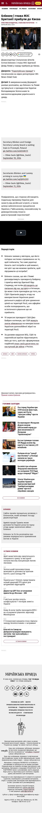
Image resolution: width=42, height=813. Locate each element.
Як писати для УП (15, 713)
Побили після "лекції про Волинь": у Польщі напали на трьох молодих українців (28, 457)
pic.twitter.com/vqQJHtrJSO (15, 179)
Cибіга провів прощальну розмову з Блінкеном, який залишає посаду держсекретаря (20, 515)
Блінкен (5, 354)
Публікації (13, 9)
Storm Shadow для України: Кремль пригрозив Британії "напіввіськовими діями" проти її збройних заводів (26, 485)
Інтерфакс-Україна (32, 752)
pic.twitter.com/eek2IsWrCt (15, 151)
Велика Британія (22, 354)
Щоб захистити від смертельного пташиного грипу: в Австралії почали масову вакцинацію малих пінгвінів (20, 559)
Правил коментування (10, 395)
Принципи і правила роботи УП (21, 710)
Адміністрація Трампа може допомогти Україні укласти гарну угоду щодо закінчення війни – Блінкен (18, 526)
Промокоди (20, 715)
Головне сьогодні (11, 404)
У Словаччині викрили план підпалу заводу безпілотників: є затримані (20, 622)
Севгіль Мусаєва (28, 788)
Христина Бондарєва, (9, 23)
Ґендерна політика (26, 707)
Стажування (28, 713)
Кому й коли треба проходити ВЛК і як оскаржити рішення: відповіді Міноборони (20, 612)
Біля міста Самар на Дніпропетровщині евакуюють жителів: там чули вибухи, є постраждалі (17, 632)
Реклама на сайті (17, 702)
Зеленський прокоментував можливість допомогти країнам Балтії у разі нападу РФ (18, 571)
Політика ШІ (12, 707)
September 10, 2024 (12, 158)
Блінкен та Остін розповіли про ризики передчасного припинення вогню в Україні (19, 536)
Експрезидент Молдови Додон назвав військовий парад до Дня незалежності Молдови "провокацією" (28, 429)
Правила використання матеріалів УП (20, 704)
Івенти (28, 702)
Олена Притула (28, 789)
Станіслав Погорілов (26, 23)
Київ (12, 354)
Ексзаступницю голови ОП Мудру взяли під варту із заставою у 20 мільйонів (28, 444)
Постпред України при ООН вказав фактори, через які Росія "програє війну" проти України (28, 412)
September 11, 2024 (12, 186)
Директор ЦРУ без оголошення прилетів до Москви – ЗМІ (18, 592)
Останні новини (11, 551)
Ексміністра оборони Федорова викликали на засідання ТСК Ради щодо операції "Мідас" (28, 470)
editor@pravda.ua (27, 791)
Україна (33, 354)
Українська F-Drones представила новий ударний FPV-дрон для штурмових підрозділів (19, 582)
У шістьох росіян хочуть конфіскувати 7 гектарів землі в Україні (18, 601)
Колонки (32, 9)
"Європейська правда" (22, 71)
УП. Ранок (23, 9)
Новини (5, 9)
